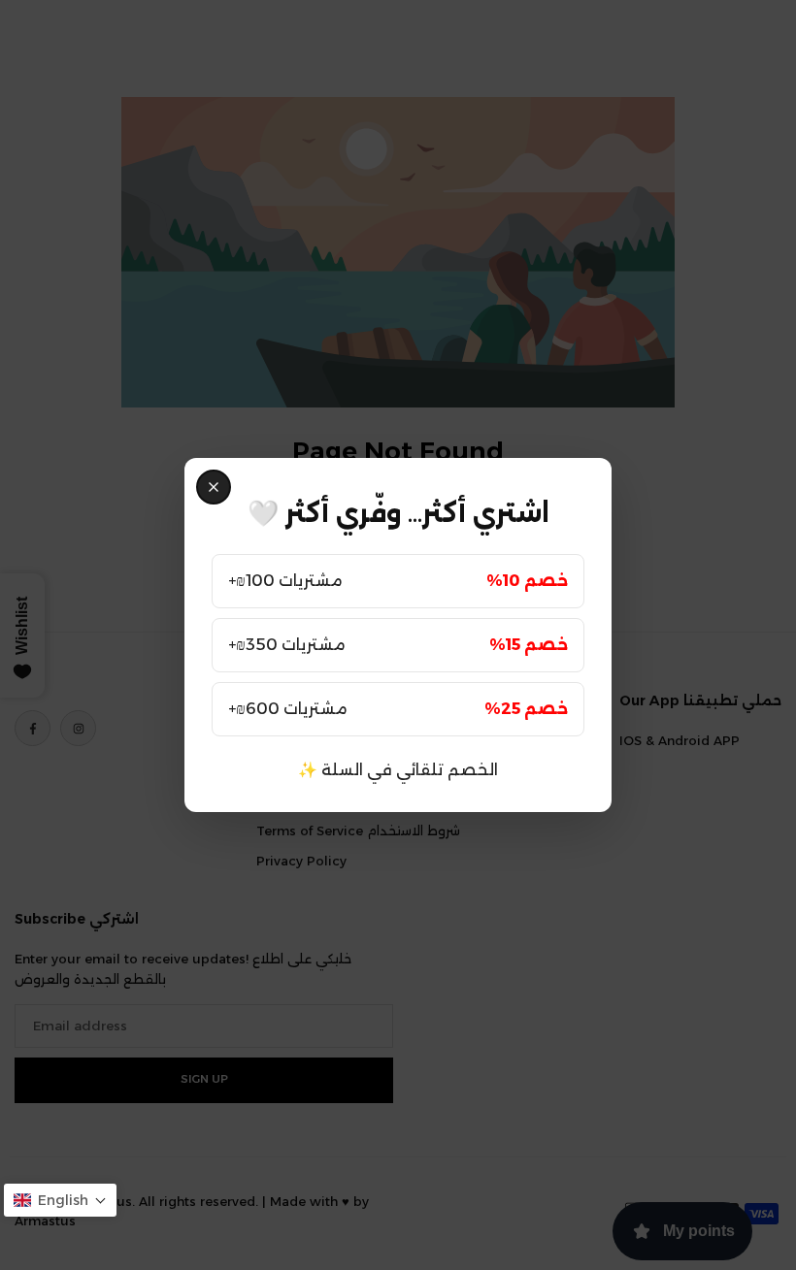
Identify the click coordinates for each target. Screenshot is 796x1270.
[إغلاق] (213, 487)
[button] (60, 1200)
